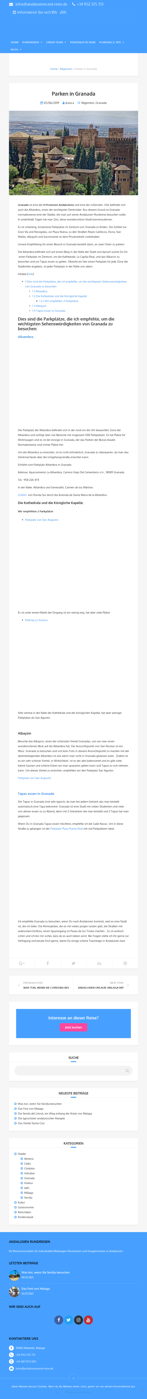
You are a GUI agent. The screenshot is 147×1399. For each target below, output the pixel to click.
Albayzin (39, 306)
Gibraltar (29, 1173)
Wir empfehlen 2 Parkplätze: (59, 301)
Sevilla (28, 1198)
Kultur (21, 1203)
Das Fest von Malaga (30, 1109)
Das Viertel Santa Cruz (31, 1123)
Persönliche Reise (83, 42)
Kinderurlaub (25, 1217)
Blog (14, 50)
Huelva (28, 1183)
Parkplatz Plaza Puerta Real (66, 829)
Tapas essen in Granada (48, 311)
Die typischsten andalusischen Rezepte (41, 1118)
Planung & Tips (110, 42)
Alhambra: (40, 291)
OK (57, 1392)
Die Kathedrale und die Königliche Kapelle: (59, 296)
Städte (22, 1154)
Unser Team (54, 42)
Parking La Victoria (36, 620)
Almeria (29, 1159)
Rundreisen (30, 42)
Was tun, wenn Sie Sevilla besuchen (40, 1104)
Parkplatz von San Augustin (42, 520)
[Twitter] (68, 1320)
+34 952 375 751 (90, 4)
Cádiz (27, 1164)
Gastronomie (26, 1207)
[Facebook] (58, 1320)
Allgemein (66, 69)
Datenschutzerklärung (79, 1392)
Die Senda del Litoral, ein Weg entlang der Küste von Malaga (55, 1114)
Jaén (26, 1188)
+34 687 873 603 (26, 1362)
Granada (101, 103)
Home (15, 42)
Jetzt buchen (73, 1027)
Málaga (28, 1193)
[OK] (142, 1391)
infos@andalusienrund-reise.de (41, 4)
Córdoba (29, 1168)
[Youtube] (88, 1320)
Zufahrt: (22, 495)
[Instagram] (78, 1320)
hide (30, 274)
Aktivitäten (24, 1212)
